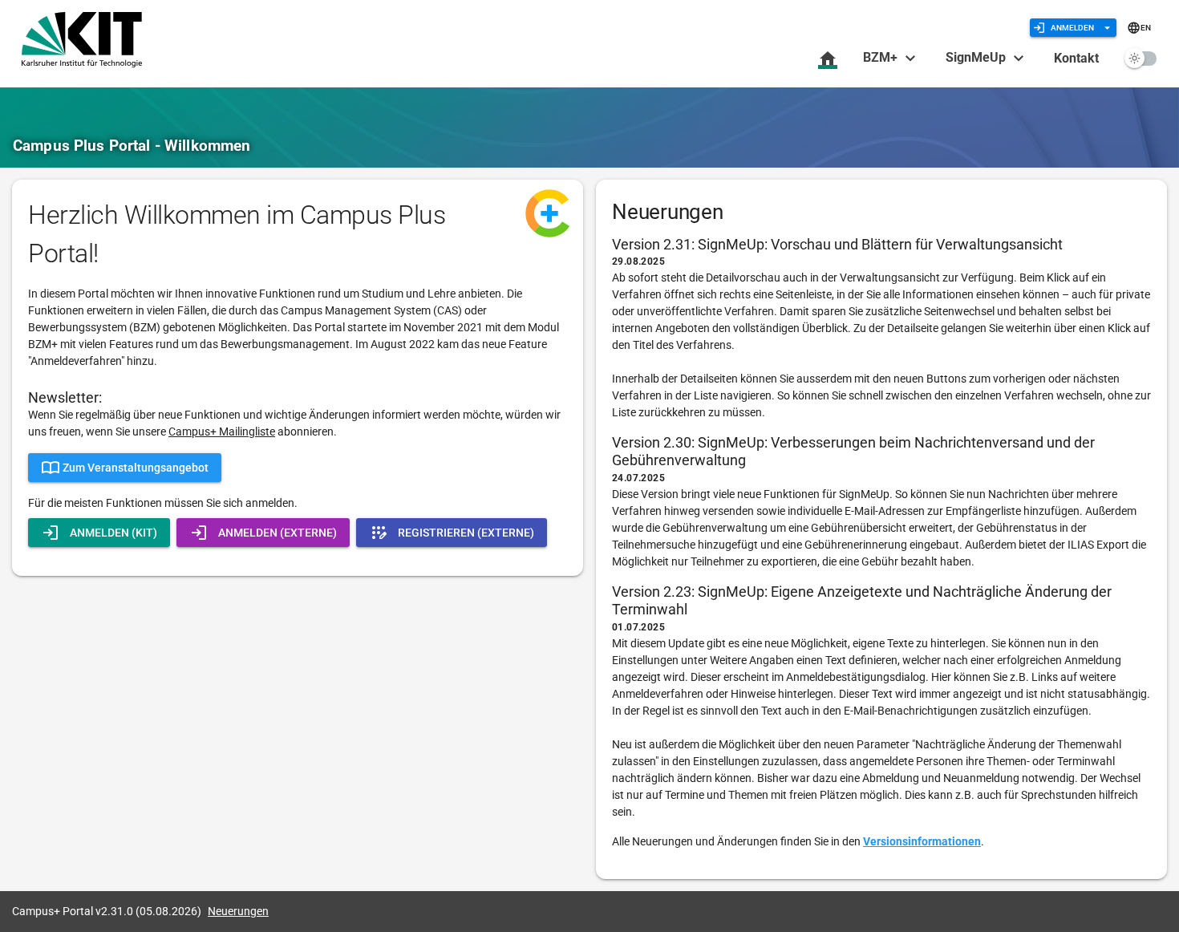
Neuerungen (238, 911)
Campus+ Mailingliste (221, 431)
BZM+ (882, 57)
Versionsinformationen (922, 841)
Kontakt (1076, 58)
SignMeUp (977, 57)
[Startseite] (827, 59)
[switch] (1140, 58)
